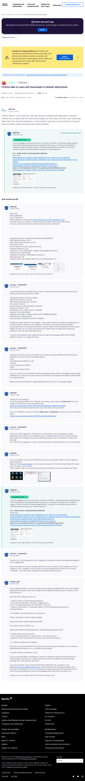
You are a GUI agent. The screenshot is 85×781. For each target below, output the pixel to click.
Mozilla (7, 699)
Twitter (5, 717)
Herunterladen (51, 709)
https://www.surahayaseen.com (27, 667)
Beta (3, 737)
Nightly (5, 744)
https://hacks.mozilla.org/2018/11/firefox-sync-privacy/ (35, 166)
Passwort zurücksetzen (54, 741)
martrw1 (11, 109)
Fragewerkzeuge (8, 37)
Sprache (59, 757)
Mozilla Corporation (24, 757)
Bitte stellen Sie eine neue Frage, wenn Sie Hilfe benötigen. (47, 75)
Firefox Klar (49, 724)
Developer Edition (9, 733)
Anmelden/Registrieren (73, 4)
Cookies (5, 776)
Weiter (42, 30)
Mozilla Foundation (29, 759)
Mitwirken (57, 5)
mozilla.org (6, 772)
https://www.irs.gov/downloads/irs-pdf (48, 220)
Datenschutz (40, 772)
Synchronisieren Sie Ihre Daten (57, 744)
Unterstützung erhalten (54, 748)
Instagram (82, 776)
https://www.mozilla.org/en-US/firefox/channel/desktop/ (33, 416)
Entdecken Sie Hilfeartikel (18, 5)
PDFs (13, 97)
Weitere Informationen (65, 57)
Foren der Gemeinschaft (33, 5)
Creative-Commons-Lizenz (16, 767)
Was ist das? (50, 737)
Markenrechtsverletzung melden (15, 709)
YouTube (78, 776)
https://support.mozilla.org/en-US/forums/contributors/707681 (38, 170)
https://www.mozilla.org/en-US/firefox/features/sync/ (35, 164)
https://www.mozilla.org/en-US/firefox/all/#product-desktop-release (38, 406)
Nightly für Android (9, 748)
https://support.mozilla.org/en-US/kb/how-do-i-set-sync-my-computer (41, 158)
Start (3, 15)
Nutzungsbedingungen (23, 772)
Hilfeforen (10, 15)
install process (26, 464)
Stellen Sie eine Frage (45, 5)
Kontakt (14, 776)
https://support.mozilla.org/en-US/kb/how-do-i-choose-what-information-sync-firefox (45, 517)
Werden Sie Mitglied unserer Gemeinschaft (19, 720)
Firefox (18, 15)
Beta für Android (8, 741)
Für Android (50, 717)
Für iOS (48, 720)
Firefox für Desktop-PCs (54, 713)
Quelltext (5, 713)
